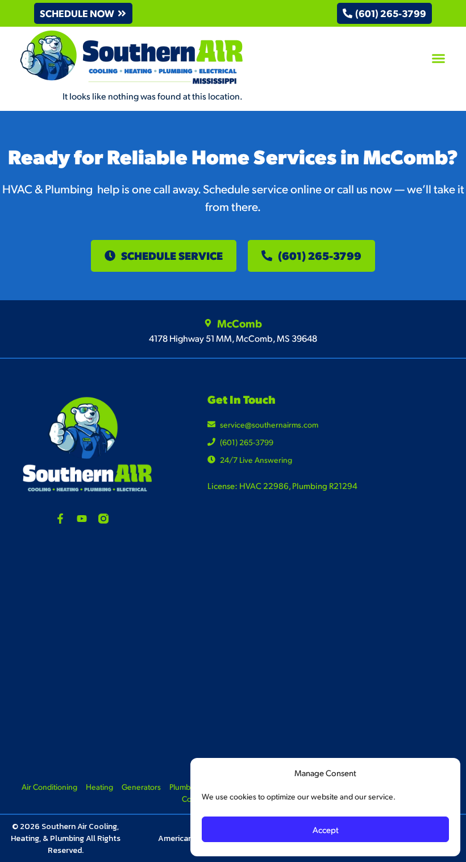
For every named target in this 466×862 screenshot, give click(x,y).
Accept (326, 829)
